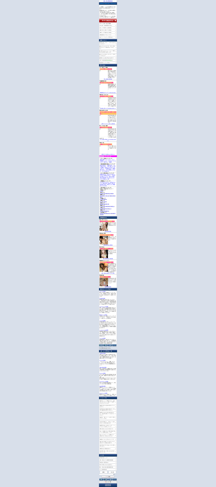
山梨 (101, 199)
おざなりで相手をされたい (105, 175)
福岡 (101, 213)
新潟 (103, 199)
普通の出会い (110, 165)
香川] (103, 211)
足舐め (110, 162)
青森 (101, 193)
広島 (108, 208)
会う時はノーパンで (104, 176)
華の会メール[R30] (103, 314)
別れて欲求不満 (103, 177)
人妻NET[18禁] (103, 353)
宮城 (106, 193)
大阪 (101, 206)
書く (101, 479)
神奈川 (104, 195)
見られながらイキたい (104, 182)
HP (105, 484)
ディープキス (108, 159)
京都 (103, 206)
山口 (110, 208)
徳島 (101, 211)
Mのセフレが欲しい (111, 174)
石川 (103, 201)
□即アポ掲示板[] (105, 60)
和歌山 (112, 206)
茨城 (114, 195)
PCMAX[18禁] (102, 298)
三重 (108, 204)
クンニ (106, 160)
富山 (101, 201)
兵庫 (106, 206)
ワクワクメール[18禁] (104, 306)
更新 (106, 345)
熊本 (108, 213)
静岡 (106, 204)
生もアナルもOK (103, 185)
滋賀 (108, 206)
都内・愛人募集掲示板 (108, 1)
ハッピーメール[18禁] (104, 330)
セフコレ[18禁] (102, 360)
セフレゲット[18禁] (103, 393)
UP (110, 484)
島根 (103, 208)
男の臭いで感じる (111, 183)
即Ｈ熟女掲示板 (108, 231)
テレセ (113, 159)
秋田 (108, 193)
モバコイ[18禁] (102, 373)
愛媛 (106, 211)
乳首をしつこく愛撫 (111, 184)
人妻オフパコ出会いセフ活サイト (108, 154)
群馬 (101, 197)
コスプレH (110, 160)
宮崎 (112, 213)
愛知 (101, 204)
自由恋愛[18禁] (102, 386)
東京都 (101, 195)
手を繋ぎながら (108, 168)
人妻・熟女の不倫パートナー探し (108, 273)
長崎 (106, 213)
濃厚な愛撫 (102, 159)
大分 (110, 213)
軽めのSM (105, 183)
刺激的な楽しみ (103, 174)
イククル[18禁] (102, 320)
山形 (110, 193)
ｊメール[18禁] (102, 338)
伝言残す (101, 345)
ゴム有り (113, 175)
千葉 (110, 195)
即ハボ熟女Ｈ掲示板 (108, 79)
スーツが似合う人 (105, 171)
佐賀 (103, 213)
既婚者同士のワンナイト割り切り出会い (108, 92)
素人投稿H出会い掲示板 (108, 258)
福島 (112, 193)
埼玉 (107, 195)
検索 (110, 345)
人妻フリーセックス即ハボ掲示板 (108, 123)
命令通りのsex (103, 184)
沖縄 (102, 214)
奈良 (110, 206)
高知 (108, 211)
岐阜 (103, 204)
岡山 (106, 208)
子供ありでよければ (109, 167)
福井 (106, 201)
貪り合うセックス (110, 177)
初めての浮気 (111, 176)
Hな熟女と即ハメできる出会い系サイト (108, 108)
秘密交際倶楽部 (108, 286)
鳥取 (101, 208)
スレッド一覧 (108, 481)
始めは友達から (103, 165)
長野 (106, 199)
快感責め (102, 160)
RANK (108, 484)
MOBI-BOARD (108, 485)
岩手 (103, 193)
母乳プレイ (106, 162)
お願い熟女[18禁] (103, 367)
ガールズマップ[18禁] (104, 381)
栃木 (112, 195)
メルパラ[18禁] (102, 291)
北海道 (101, 191)
